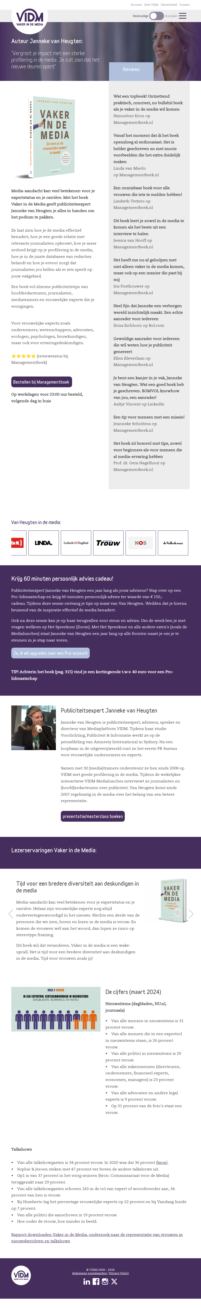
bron (161, 1162)
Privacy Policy (119, 1273)
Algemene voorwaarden (89, 1273)
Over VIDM (151, 4)
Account (136, 4)
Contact (184, 4)
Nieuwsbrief (169, 4)
